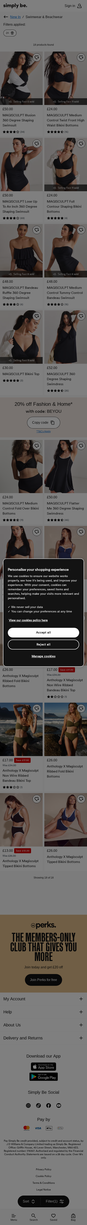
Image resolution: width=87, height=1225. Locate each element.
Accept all (43, 632)
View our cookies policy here (28, 620)
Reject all (44, 644)
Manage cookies (44, 656)
